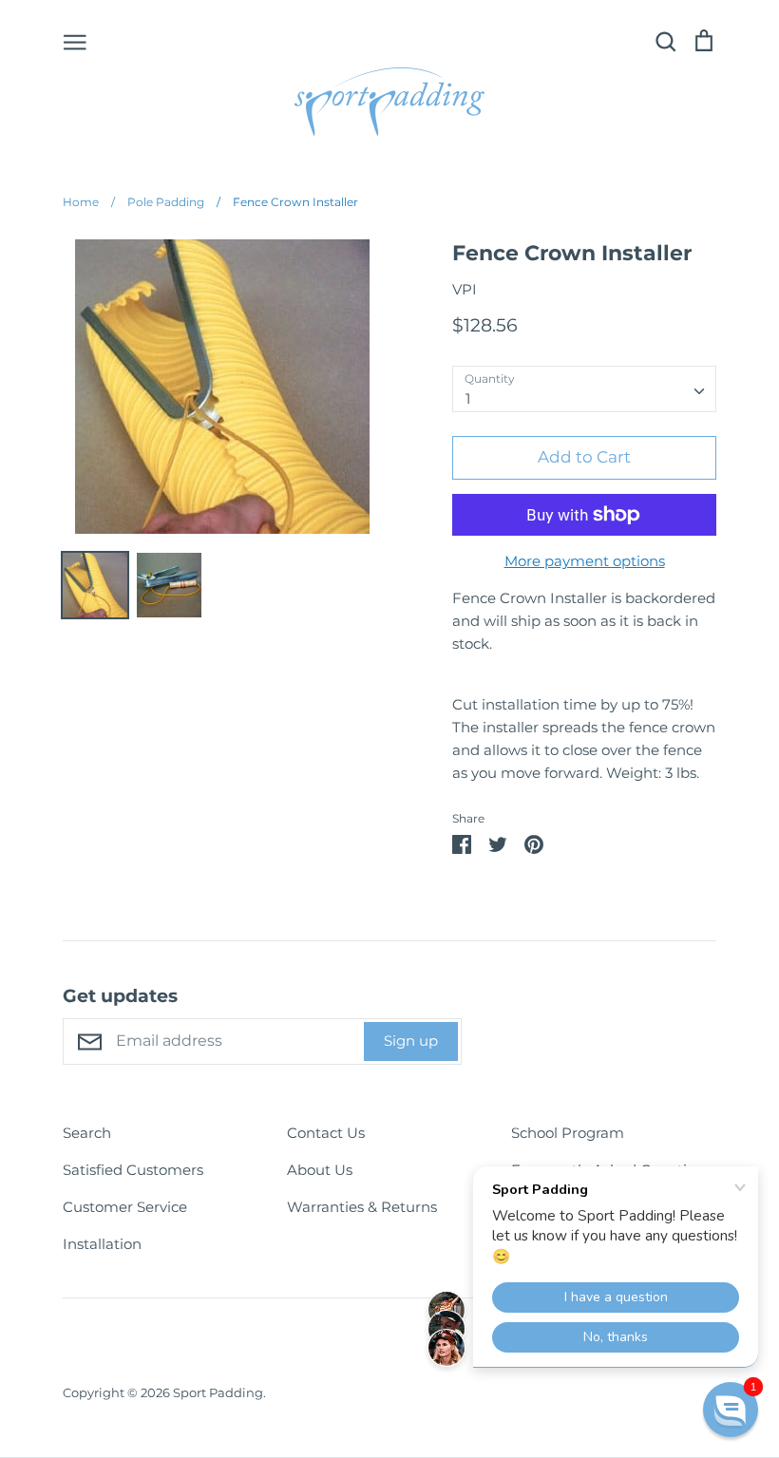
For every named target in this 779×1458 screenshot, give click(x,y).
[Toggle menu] (75, 40)
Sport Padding (218, 1392)
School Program (567, 1133)
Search (87, 1133)
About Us (319, 1170)
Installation (102, 1244)
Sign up (411, 1041)
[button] (730, 1409)
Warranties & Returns (362, 1207)
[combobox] (584, 389)
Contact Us (326, 1133)
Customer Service (125, 1207)
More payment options (584, 561)
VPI (464, 289)
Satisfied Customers (133, 1170)
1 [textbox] (468, 398)
